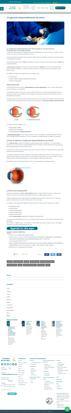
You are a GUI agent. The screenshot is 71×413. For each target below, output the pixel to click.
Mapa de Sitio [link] (37, 411)
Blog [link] (43, 8)
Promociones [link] (33, 364)
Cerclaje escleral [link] (47, 387)
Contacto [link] (59, 386)
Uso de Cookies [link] (24, 411)
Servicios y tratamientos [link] (26, 8)
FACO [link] (32, 382)
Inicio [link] (10, 12)
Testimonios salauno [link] (22, 362)
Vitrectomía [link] (46, 386)
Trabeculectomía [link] (47, 365)
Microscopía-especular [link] (62, 367)
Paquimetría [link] (60, 368)
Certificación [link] (44, 411)
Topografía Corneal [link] (61, 373)
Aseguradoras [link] (60, 381)
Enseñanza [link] (20, 364)
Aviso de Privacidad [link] (4, 411)
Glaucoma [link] (33, 371)
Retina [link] (16, 254)
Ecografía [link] (59, 362)
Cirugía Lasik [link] (46, 373)
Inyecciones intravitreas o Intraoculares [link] (49, 383)
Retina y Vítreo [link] (33, 370)
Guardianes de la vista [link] (22, 382)
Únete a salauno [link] (21, 372)
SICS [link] (31, 380)
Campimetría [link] (60, 365)
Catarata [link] (32, 368)
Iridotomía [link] (46, 368)
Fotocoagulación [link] (47, 381)
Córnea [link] (32, 373)
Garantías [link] (50, 411)
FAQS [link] (58, 377)
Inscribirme (12, 393)
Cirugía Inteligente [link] (21, 384)
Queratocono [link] (33, 374)
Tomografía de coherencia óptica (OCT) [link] (63, 371)
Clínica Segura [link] (21, 374)
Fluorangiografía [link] (61, 364)
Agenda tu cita (61, 7)
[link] (2, 9)
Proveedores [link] (59, 388)
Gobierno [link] (20, 366)
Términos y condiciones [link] (15, 411)
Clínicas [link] (38, 8)
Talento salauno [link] (52, 8)
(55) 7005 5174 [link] (50, 2)
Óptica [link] (46, 8)
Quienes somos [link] (33, 8)
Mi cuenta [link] (58, 2)
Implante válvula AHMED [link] (49, 367)
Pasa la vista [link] (20, 378)
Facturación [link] (59, 379)
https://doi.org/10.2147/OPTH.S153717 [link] (18, 241)
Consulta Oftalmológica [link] (35, 362)
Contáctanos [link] (31, 411)
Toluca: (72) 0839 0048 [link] (38, 2)
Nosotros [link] (20, 360)
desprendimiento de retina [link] (14, 67)
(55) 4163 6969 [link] (44, 2)
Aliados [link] (19, 368)
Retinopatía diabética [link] (48, 389)
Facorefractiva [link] (47, 375)
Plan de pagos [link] (21, 380)
